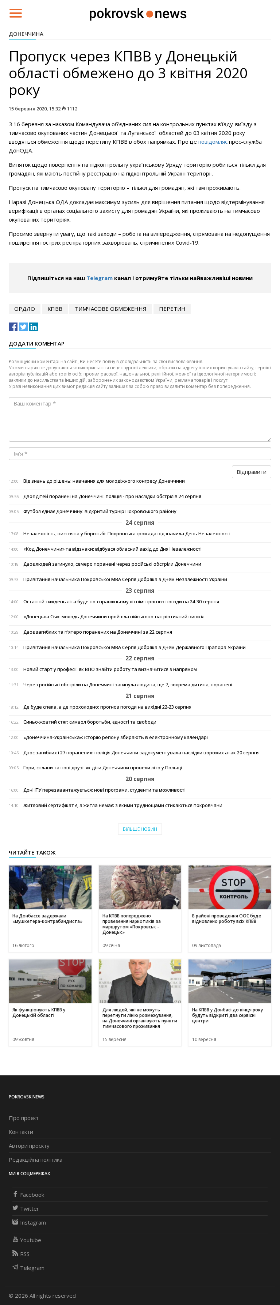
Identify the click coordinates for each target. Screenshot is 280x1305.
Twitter (29, 1208)
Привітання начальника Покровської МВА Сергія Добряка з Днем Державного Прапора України (134, 647)
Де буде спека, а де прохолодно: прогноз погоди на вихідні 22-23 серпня (107, 707)
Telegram (99, 278)
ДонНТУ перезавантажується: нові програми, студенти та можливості (104, 790)
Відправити (252, 471)
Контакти (21, 1131)
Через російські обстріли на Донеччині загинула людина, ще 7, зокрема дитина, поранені (127, 684)
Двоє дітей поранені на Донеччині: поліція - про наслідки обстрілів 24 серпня (112, 496)
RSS (25, 1253)
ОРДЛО (24, 308)
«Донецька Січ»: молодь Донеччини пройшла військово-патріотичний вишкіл (114, 616)
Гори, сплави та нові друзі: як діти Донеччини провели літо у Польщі (102, 767)
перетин (172, 308)
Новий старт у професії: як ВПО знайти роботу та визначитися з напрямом (110, 669)
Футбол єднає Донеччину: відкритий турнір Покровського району (99, 511)
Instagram (33, 1222)
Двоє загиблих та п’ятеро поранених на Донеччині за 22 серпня (97, 632)
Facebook (32, 1194)
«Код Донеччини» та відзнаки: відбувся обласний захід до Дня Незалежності (112, 549)
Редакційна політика (35, 1159)
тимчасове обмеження (111, 308)
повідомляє (213, 141)
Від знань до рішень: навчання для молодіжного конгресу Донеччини (104, 481)
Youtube (30, 1240)
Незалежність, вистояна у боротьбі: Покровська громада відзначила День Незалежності (126, 533)
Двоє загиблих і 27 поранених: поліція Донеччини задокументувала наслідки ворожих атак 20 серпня (141, 752)
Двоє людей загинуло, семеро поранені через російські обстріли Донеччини (112, 564)
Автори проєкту (29, 1145)
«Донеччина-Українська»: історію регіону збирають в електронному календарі (115, 737)
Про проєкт (24, 1117)
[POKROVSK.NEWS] (138, 12)
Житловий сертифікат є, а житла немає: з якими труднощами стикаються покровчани (122, 805)
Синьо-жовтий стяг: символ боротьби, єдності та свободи (89, 722)
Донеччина (26, 33)
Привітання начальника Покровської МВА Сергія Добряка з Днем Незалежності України (125, 579)
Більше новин (140, 829)
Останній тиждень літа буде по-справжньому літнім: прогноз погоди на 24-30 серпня (121, 601)
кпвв (54, 308)
